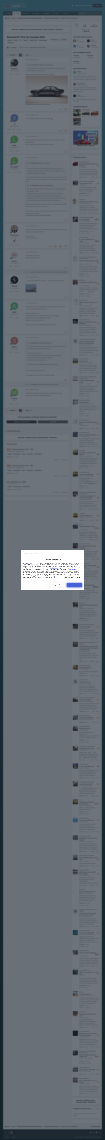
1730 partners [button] (34, 563)
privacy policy (54, 577)
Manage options (57, 585)
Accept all (73, 585)
